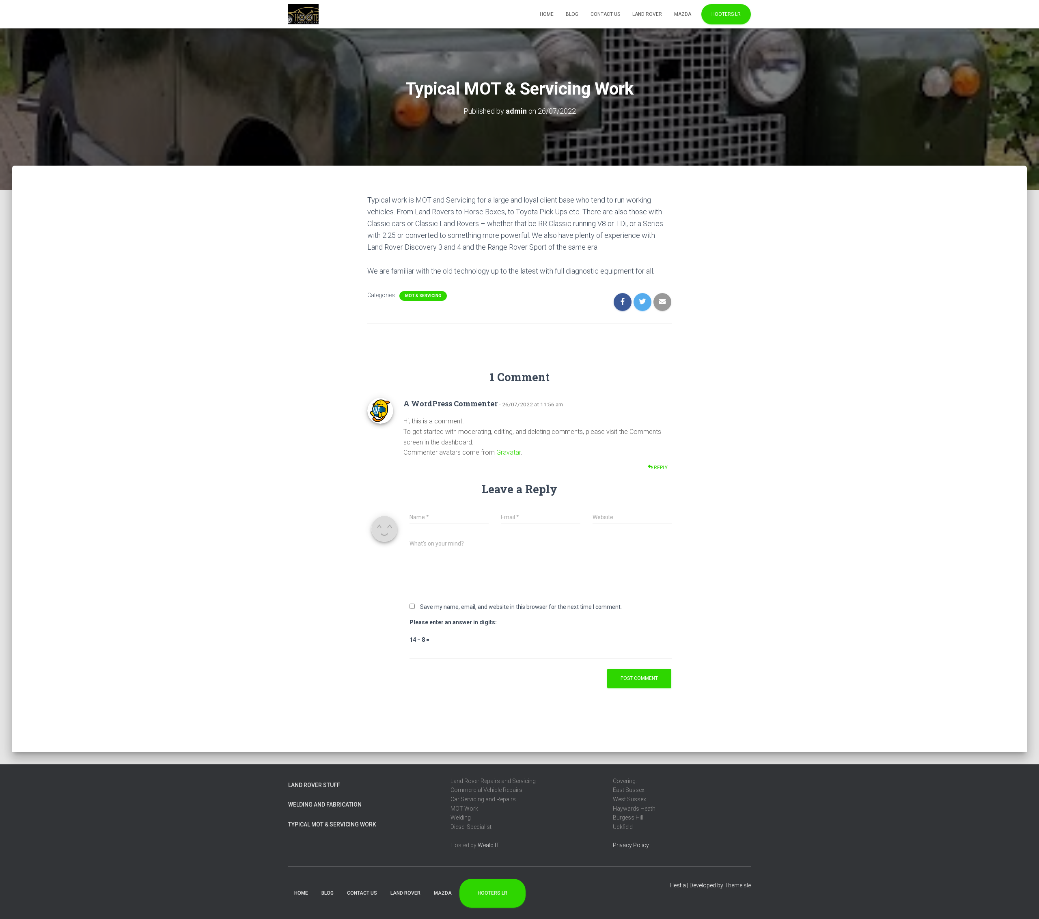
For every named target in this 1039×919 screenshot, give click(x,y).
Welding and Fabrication (325, 804)
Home (547, 14)
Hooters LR (726, 14)
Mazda (682, 14)
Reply (660, 467)
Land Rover (647, 14)
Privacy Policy (631, 845)
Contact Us (605, 14)
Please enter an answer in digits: (453, 622)
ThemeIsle (737, 885)
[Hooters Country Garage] (303, 14)
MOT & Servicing (423, 295)
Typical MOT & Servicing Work (332, 824)
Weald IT (489, 845)
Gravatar (508, 452)
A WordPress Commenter (450, 403)
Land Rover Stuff (314, 785)
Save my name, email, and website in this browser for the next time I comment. (521, 607)
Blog (572, 14)
